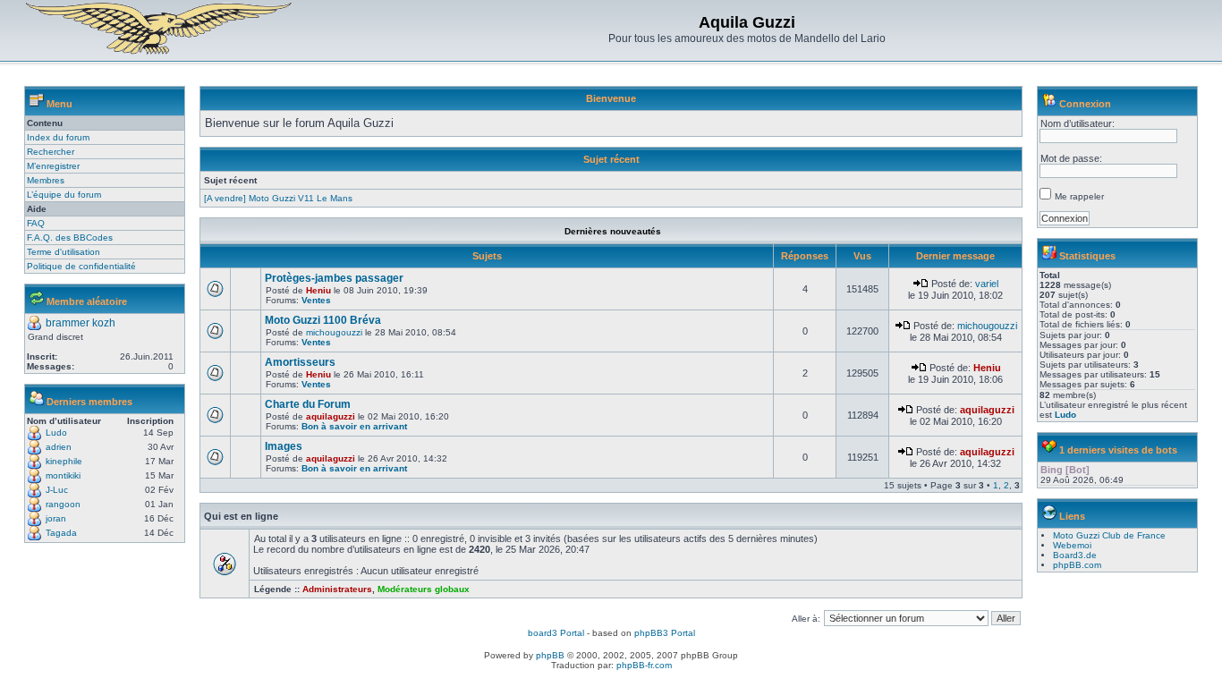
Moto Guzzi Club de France (1109, 535)
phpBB (550, 655)
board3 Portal (556, 633)
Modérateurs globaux (424, 589)
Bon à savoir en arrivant (354, 426)
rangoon (63, 504)
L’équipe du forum (64, 194)
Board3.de (1075, 555)
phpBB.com (1077, 565)
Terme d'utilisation (63, 252)
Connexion (1085, 103)
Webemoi (1072, 545)
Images (283, 446)
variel (986, 283)
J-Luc (57, 490)
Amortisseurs (300, 362)
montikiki (63, 475)
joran (56, 518)
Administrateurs (337, 589)
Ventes (316, 300)
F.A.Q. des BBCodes (70, 237)
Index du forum (58, 137)
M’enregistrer (53, 166)
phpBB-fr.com (644, 665)
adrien (59, 447)
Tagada (61, 533)
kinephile (64, 461)
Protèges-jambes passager (334, 278)
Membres (45, 180)
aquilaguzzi (330, 416)
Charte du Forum (308, 404)
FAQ (36, 223)
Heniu (318, 290)
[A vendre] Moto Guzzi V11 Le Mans (278, 198)
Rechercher (50, 152)
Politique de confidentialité (81, 266)
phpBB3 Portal (664, 633)
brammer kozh (80, 323)
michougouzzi (334, 332)
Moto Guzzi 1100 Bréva (323, 320)
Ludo (56, 432)
